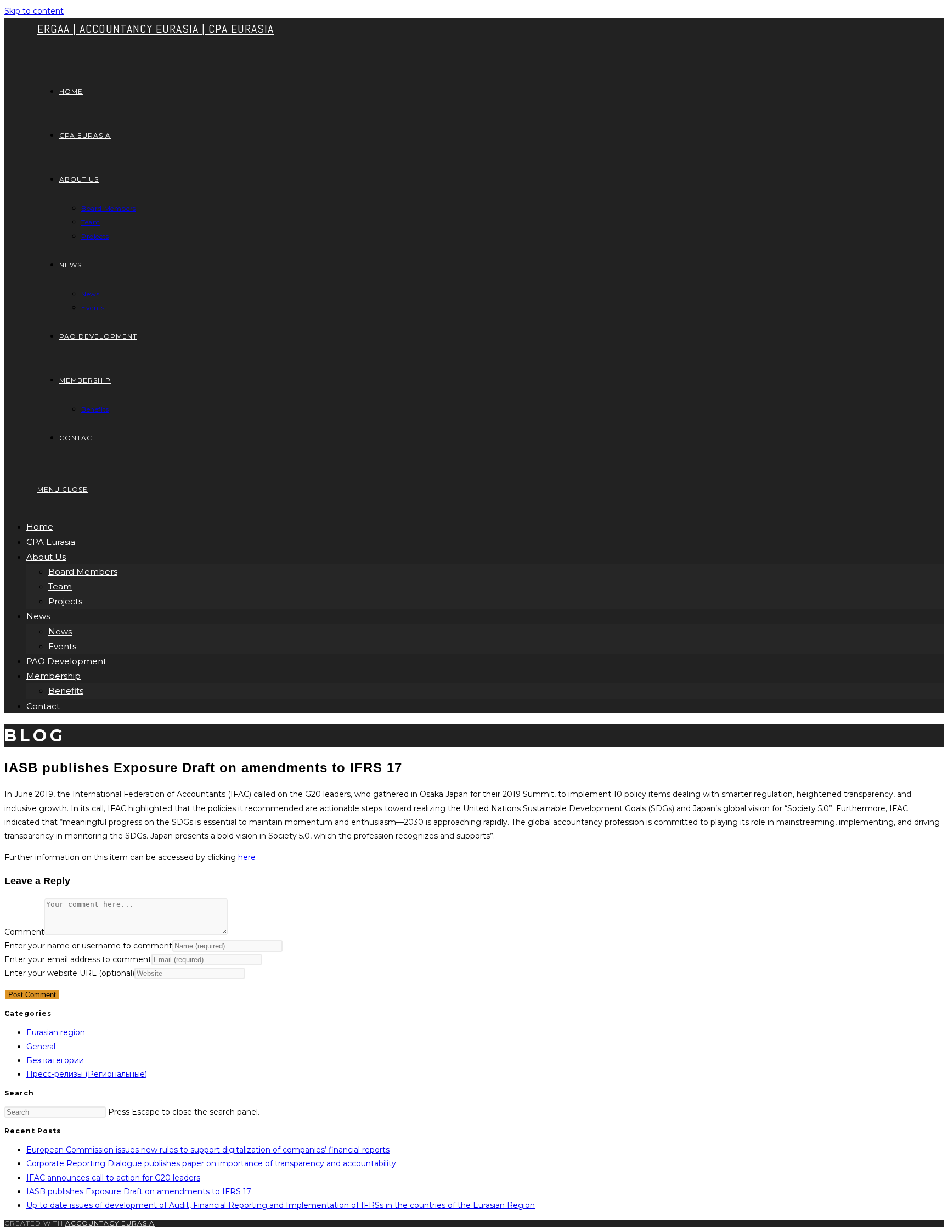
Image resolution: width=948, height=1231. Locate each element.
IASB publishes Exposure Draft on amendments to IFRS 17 (138, 1191)
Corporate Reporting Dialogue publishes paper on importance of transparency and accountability (211, 1163)
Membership (53, 676)
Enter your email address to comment (77, 959)
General (40, 1047)
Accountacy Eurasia (110, 1223)
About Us (46, 557)
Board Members (82, 571)
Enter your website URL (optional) (69, 973)
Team (60, 586)
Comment (24, 932)
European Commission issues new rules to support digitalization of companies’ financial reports (208, 1150)
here (247, 857)
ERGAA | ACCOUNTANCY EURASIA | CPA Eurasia (155, 28)
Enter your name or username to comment (88, 946)
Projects (65, 601)
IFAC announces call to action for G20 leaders (113, 1178)
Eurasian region (55, 1032)
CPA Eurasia (50, 542)
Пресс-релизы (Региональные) (86, 1074)
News (38, 616)
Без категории (55, 1060)
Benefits (65, 690)
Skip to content (34, 11)
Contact (43, 706)
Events (62, 646)
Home (39, 526)
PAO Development (66, 661)
